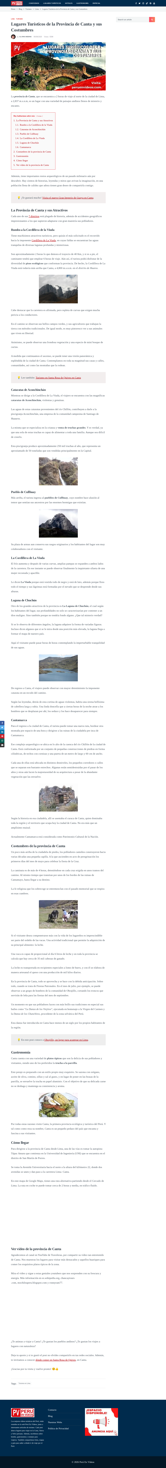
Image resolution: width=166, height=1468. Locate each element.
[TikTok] (147, 3)
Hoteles (68, 3)
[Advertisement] (135, 69)
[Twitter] (139, 3)
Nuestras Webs (55, 1422)
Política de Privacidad (58, 1428)
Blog (50, 1416)
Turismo (19, 19)
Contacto (52, 1410)
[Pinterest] (150, 3)
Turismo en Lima (24, 1383)
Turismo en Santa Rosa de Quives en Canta (58, 377)
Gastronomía (82, 3)
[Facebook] (136, 3)
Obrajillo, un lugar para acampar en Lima (66, 1039)
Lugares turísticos (52, 3)
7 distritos (34, 216)
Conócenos (34, 3)
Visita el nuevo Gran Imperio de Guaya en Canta (67, 197)
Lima (13, 19)
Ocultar (39, 116)
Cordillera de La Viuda (44, 240)
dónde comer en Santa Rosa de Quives (56, 1359)
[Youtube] (154, 3)
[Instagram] (143, 3)
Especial (96, 3)
